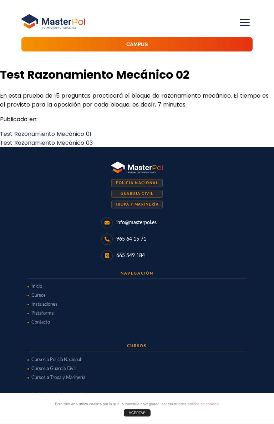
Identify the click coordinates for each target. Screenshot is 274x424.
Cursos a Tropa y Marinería (58, 377)
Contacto (40, 322)
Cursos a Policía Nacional (56, 360)
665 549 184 (130, 255)
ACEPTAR (137, 413)
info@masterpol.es (136, 222)
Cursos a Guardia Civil (53, 368)
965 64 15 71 (131, 239)
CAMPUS (137, 44)
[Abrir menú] (245, 22)
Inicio (36, 286)
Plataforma (42, 313)
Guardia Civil (137, 194)
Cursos (38, 295)
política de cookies (203, 404)
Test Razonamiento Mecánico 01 (45, 134)
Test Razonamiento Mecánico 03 (46, 143)
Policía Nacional (137, 183)
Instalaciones (44, 304)
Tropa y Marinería (137, 204)
